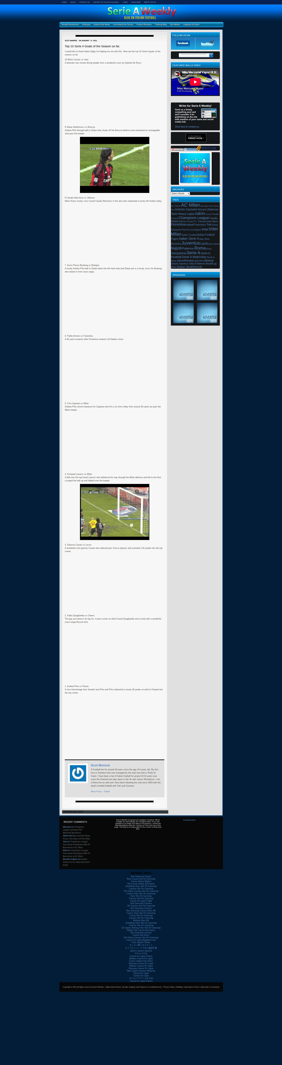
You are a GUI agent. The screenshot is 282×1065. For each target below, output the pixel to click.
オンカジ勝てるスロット (141, 945)
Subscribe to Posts (191, 987)
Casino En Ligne (141, 973)
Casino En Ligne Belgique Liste (141, 940)
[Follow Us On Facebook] (183, 49)
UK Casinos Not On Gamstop (141, 906)
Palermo (188, 248)
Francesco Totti (202, 224)
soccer (198, 260)
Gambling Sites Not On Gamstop (141, 886)
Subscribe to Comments (209, 987)
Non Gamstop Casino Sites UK (141, 910)
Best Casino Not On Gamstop (141, 879)
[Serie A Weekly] (206, 150)
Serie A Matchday (194, 257)
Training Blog (161, 24)
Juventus (190, 243)
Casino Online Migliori (141, 881)
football (189, 224)
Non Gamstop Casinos (141, 903)
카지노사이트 (141, 953)
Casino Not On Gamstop (141, 915)
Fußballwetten (189, 820)
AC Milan (190, 205)
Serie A (193, 252)
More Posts (96, 791)
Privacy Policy (169, 987)
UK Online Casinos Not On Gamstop (141, 891)
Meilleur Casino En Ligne (141, 958)
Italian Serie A (189, 238)
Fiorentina (178, 224)
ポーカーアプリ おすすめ (141, 978)
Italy (201, 239)
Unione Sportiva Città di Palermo (188, 263)
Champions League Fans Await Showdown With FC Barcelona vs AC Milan (76, 844)
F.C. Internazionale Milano (206, 221)
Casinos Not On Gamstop (141, 888)
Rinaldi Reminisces (70, 24)
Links (125, 2)
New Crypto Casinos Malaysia (141, 971)
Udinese (208, 260)
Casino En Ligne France (141, 956)
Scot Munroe (100, 765)
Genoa (215, 225)
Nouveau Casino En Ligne (141, 963)
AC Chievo (175, 206)
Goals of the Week (102, 24)
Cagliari (191, 213)
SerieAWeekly (185, 260)
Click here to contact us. (187, 126)
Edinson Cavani (186, 221)
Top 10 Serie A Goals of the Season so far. (92, 46)
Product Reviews (144, 24)
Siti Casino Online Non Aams (141, 884)
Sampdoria (178, 253)
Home (64, 2)
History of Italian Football (106, 2)
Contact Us (84, 2)
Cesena (174, 218)
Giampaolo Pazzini (180, 230)
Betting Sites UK (141, 920)
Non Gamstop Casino (141, 876)
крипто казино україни (141, 950)
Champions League (193, 218)
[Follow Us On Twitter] (207, 49)
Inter (205, 229)
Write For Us (150, 2)
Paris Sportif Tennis (141, 942)
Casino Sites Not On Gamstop (141, 893)
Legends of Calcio (191, 24)
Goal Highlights (195, 230)
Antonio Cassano (186, 209)
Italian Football (189, 235)
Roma (200, 248)
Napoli (176, 248)
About (73, 2)
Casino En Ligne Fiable (141, 901)
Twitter (107, 791)
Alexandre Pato (206, 206)
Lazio (204, 243)
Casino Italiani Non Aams (141, 961)
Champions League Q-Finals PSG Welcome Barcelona (73, 830)
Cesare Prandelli (211, 214)
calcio (200, 213)
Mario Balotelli (214, 244)
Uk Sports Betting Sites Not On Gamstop (141, 927)
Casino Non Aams (141, 935)
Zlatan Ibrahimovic (189, 267)
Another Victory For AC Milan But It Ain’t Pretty (76, 862)
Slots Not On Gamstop (141, 896)
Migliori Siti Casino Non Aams (141, 930)
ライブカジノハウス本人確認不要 (141, 948)
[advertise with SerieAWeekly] (183, 299)
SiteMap (179, 987)
